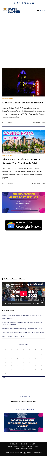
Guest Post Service (16, 446)
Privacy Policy (32, 446)
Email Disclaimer (28, 444)
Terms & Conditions (23, 448)
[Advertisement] (23, 38)
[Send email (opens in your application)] (33, 3)
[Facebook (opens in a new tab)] (17, 3)
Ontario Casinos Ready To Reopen (22, 102)
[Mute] (38, 303)
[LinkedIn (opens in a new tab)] (25, 3)
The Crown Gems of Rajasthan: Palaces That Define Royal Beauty (23, 333)
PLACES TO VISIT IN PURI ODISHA (13, 337)
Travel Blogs (7, 156)
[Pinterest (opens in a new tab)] (20, 3)
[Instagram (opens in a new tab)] (22, 3)
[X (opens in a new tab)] (14, 3)
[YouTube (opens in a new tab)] (27, 3)
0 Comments (9, 122)
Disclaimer (15, 444)
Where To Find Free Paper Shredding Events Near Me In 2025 (22, 329)
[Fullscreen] (42, 303)
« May (4, 378)
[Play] (5, 303)
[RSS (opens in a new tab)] (30, 3)
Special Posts (7, 99)
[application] (23, 294)
